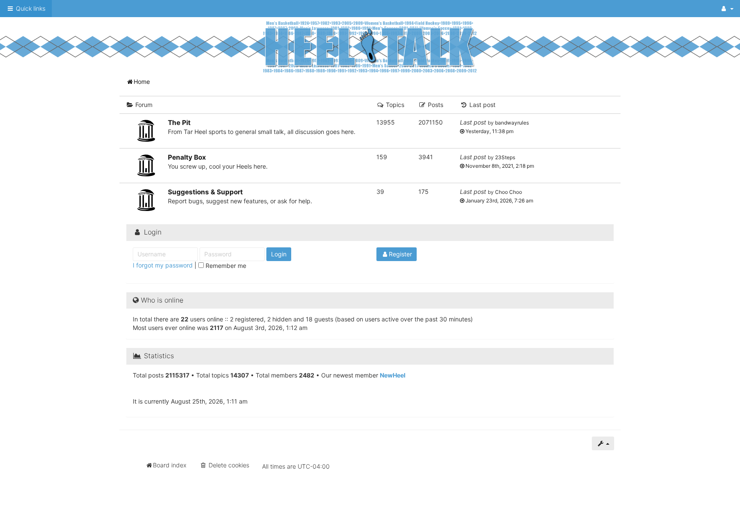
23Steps (505, 157)
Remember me (225, 265)
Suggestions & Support (205, 192)
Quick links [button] (29, 8)
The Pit (179, 123)
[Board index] (370, 46)
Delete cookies (228, 465)
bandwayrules (512, 122)
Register (400, 254)
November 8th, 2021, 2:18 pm (499, 166)
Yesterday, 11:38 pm (488, 131)
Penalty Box (187, 157)
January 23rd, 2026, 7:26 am (498, 200)
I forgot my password (163, 265)
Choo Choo (508, 192)
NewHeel (393, 375)
